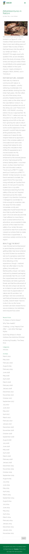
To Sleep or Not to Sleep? (12, 320)
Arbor (5, 16)
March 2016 (7, 456)
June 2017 (6, 408)
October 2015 (7, 472)
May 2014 (6, 511)
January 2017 (7, 424)
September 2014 (8, 498)
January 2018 (7, 388)
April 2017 (6, 414)
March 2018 (7, 382)
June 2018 (6, 372)
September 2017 (8, 401)
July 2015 (6, 482)
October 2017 (7, 398)
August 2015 (7, 478)
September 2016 (8, 437)
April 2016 (6, 453)
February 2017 (7, 421)
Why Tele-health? (9, 323)
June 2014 (6, 507)
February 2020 (8, 363)
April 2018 (6, 379)
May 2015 (6, 488)
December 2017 (8, 392)
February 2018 (8, 385)
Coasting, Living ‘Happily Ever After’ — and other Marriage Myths (13, 329)
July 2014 (6, 504)
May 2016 (6, 450)
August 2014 (7, 501)
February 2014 (7, 520)
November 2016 (8, 430)
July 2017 (6, 405)
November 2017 (8, 395)
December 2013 (8, 527)
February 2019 (8, 369)
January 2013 (7, 530)
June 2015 (6, 485)
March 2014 (7, 517)
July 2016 (6, 443)
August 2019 (7, 366)
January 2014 (7, 524)
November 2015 (8, 469)
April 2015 (6, 491)
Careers (16, 549)
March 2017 (7, 417)
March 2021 (7, 356)
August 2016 (7, 440)
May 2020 (6, 359)
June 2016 (6, 446)
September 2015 (8, 475)
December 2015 (8, 466)
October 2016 (7, 433)
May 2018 (6, 376)
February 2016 (8, 459)
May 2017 (6, 411)
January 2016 (7, 462)
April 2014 (6, 514)
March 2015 (7, 495)
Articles (15, 16)
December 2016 (8, 427)
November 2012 (8, 533)
